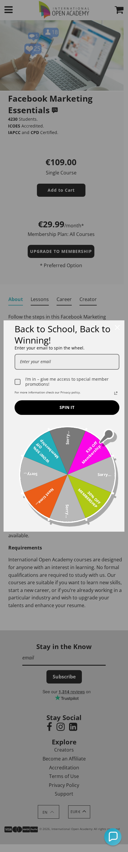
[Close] (117, 327)
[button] (112, 836)
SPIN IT (67, 407)
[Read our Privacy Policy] (115, 393)
